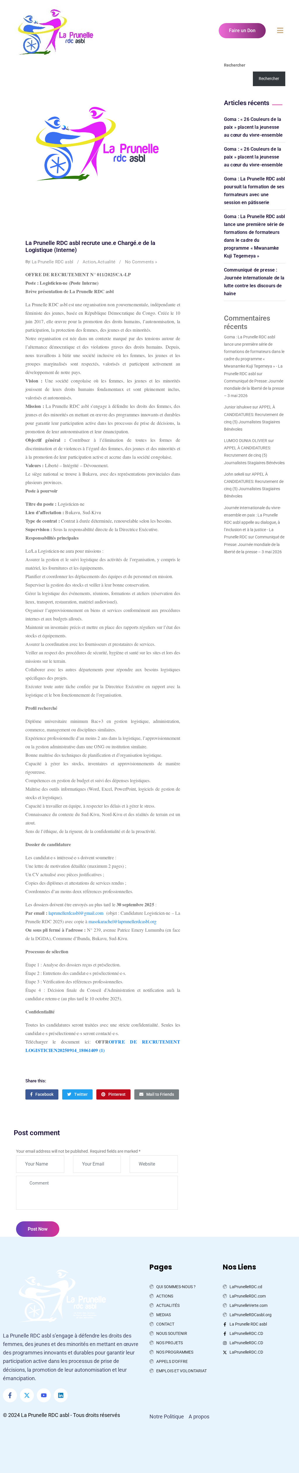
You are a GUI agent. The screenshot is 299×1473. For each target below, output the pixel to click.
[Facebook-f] (10, 1395)
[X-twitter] (27, 1395)
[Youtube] (44, 1395)
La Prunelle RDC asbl (52, 262)
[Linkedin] (61, 1395)
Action (89, 262)
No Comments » (141, 262)
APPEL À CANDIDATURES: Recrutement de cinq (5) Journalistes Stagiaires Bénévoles (254, 455)
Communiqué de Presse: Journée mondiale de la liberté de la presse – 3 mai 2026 (254, 388)
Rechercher (234, 65)
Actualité (106, 262)
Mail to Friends (160, 1094)
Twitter (81, 1094)
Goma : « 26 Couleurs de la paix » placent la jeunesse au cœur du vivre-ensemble (253, 127)
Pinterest (117, 1094)
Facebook (44, 1094)
